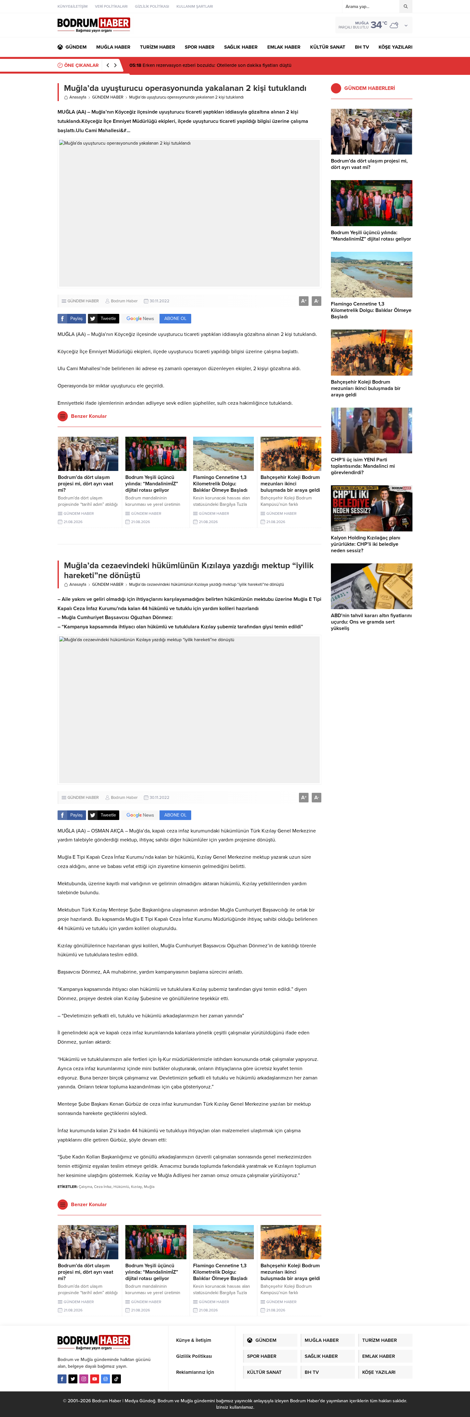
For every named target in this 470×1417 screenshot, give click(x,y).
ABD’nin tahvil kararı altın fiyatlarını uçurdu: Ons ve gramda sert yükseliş (371, 622)
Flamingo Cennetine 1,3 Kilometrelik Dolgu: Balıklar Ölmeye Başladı (220, 483)
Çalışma (85, 1186)
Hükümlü (121, 1186)
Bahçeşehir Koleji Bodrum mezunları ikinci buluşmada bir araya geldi (290, 483)
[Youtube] (94, 1378)
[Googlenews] (105, 1378)
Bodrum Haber (124, 301)
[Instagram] (83, 1378)
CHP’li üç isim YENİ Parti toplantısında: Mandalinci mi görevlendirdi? (363, 466)
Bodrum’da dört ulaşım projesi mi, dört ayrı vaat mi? (85, 483)
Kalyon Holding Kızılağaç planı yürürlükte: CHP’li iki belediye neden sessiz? (365, 544)
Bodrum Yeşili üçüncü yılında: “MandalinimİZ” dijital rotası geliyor (151, 483)
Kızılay (136, 1186)
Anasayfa (77, 97)
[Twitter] (72, 1378)
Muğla (149, 1186)
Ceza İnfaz (103, 1186)
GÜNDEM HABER (107, 97)
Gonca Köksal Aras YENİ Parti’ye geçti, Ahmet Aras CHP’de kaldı (204, 65)
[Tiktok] (116, 1378)
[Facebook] (62, 1378)
